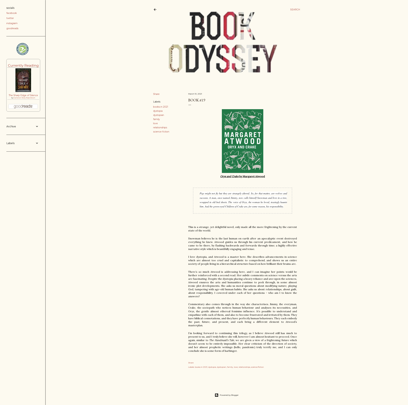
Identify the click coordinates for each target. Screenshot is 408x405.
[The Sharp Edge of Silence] (23, 91)
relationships (160, 127)
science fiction (161, 131)
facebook (11, 13)
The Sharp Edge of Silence (23, 95)
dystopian (158, 115)
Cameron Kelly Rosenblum (24, 98)
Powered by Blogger (229, 395)
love (155, 123)
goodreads (12, 28)
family (156, 119)
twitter (10, 18)
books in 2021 (160, 106)
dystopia (158, 110)
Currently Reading (23, 65)
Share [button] (156, 94)
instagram (12, 23)
